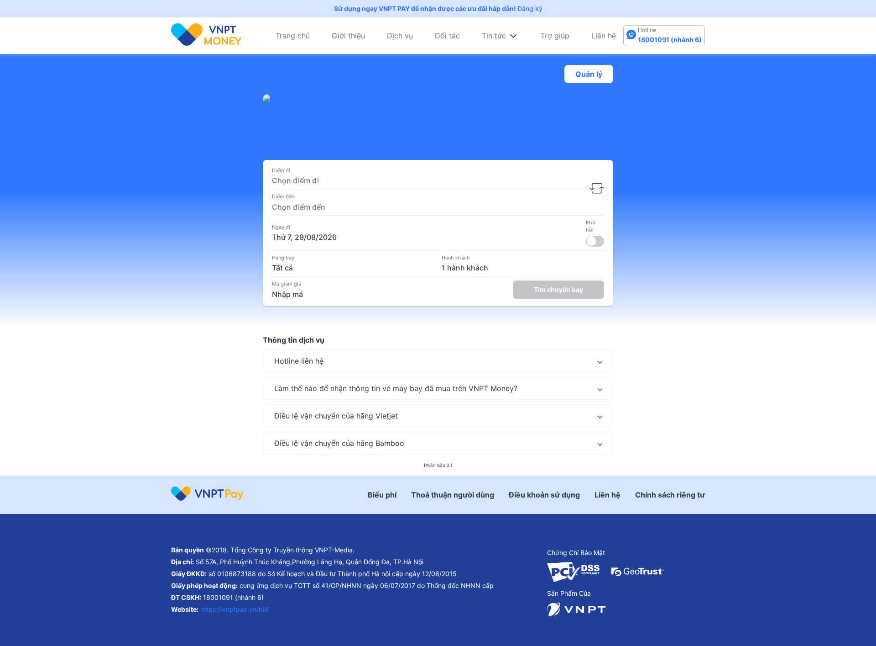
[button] (438, 361)
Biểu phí (382, 494)
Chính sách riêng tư (670, 494)
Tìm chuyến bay (558, 289)
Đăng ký (529, 8)
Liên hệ (603, 35)
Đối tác (447, 35)
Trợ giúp (555, 35)
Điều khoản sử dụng (544, 494)
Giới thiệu (348, 35)
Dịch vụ (400, 35)
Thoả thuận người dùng (452, 494)
